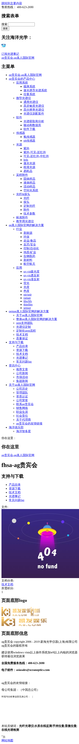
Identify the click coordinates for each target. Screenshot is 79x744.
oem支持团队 (24, 322)
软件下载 (29, 129)
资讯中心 (15, 365)
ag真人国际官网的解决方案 (26, 225)
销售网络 (22, 408)
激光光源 (29, 163)
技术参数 (29, 213)
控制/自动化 (31, 248)
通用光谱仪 (31, 101)
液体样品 (29, 182)
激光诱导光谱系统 (35, 90)
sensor (27, 307)
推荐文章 (22, 369)
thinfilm (28, 304)
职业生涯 (22, 411)
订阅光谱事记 (10, 53)
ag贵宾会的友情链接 (29, 423)
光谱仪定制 (23, 326)
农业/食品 (30, 240)
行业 (19, 229)
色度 (26, 290)
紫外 (26, 148)
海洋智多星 (23, 431)
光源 (19, 144)
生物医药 (29, 256)
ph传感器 (29, 140)
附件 (26, 209)
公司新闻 (22, 373)
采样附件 (22, 174)
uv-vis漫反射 (32, 279)
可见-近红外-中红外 (36, 156)
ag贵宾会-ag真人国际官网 (17, 57)
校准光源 (29, 167)
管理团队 (22, 392)
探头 (26, 201)
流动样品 (29, 186)
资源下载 (22, 350)
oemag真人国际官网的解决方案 (29, 311)
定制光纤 (29, 205)
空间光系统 (31, 190)
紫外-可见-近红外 (35, 152)
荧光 (26, 283)
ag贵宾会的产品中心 (22, 78)
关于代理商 (23, 419)
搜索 (4, 24)
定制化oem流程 (26, 330)
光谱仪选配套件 (34, 113)
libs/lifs (28, 301)
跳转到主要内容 (11, 3)
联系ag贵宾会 (25, 404)
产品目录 (22, 346)
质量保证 (22, 338)
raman (27, 297)
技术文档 (22, 334)
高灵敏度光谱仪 (34, 105)
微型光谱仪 (23, 98)
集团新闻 (22, 380)
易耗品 (28, 171)
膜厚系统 (29, 86)
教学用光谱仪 (25, 221)
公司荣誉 (22, 400)
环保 (26, 236)
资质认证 (22, 396)
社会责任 (22, 415)
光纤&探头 (23, 194)
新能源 (28, 232)
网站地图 (7, 740)
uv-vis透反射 (32, 275)
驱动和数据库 (32, 125)
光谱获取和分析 (34, 121)
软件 (19, 117)
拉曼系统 (29, 94)
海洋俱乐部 (16, 427)
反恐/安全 (30, 244)
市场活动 (22, 377)
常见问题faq (24, 361)
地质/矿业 (30, 252)
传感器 (20, 132)
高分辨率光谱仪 (34, 109)
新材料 (28, 260)
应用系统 (22, 82)
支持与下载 (16, 342)
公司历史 (22, 388)
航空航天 (29, 263)
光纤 (26, 198)
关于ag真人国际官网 (29, 315)
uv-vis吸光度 (32, 271)
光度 (26, 287)
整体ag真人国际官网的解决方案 (36, 319)
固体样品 (29, 178)
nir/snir (28, 294)
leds (26, 159)
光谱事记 (22, 357)
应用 (19, 267)
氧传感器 (29, 136)
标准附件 (22, 217)
